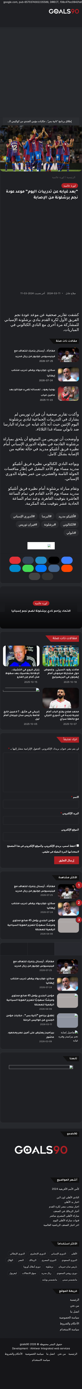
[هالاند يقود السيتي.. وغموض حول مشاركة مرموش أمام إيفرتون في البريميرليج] (61, 656)
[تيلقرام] (15, 568)
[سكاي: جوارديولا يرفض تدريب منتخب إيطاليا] (68, 374)
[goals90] (64, 11)
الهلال (10, 1260)
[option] (41, 607)
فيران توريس (27, 524)
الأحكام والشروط (69, 1323)
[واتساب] (28, 568)
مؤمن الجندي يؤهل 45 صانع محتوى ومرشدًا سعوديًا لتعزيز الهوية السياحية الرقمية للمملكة (31, 925)
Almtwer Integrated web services (50, 1348)
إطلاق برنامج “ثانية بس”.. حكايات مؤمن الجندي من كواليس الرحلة (38, 121)
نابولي (70, 533)
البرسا (46, 516)
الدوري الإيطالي (17, 1253)
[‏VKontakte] (54, 568)
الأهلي (74, 1253)
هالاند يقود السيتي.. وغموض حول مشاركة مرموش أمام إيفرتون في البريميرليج (61, 674)
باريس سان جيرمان (68, 1266)
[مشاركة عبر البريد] (47, 576)
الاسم (75, 796)
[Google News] (41, 545)
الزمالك (32, 1260)
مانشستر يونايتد (49, 1279)
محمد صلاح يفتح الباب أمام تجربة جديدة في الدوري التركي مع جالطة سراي (61, 716)
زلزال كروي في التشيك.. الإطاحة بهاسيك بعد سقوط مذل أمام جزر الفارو (22, 674)
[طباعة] (34, 576)
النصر (21, 1260)
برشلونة (49, 524)
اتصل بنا (74, 1311)
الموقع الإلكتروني (70, 829)
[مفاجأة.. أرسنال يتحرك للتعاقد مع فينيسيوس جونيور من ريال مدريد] (68, 355)
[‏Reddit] (67, 568)
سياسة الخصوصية (69, 1317)
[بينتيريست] (15, 560)
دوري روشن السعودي (67, 1273)
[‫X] (54, 560)
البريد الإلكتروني (69, 813)
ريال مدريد (46, 1273)
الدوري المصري (49, 1260)
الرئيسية (71, 177)
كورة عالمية (58, 177)
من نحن (74, 1305)
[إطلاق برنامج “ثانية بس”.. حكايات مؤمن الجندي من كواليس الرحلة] (67, 1020)
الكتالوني (68, 524)
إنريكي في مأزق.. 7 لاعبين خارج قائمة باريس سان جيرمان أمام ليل (21, 716)
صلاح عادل (71, 293)
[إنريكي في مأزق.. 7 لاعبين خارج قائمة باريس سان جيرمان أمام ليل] (21, 698)
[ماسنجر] (41, 568)
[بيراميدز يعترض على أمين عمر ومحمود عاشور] (67, 1037)
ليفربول (13, 1273)
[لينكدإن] (41, 560)
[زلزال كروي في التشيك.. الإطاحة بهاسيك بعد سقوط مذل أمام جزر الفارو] (21, 656)
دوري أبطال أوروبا (31, 1266)
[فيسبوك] (67, 560)
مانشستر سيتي (69, 1279)
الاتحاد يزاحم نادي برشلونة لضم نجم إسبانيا (41, 611)
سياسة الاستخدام (69, 1329)
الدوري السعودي (69, 1260)
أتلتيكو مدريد (66, 516)
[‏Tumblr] (28, 560)
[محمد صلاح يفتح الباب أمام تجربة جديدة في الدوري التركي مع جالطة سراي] (61, 698)
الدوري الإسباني (23, 516)
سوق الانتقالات (29, 1273)
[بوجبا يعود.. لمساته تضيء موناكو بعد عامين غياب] (68, 393)
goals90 (24, 1344)
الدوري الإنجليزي (38, 1253)
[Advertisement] (41, 72)
